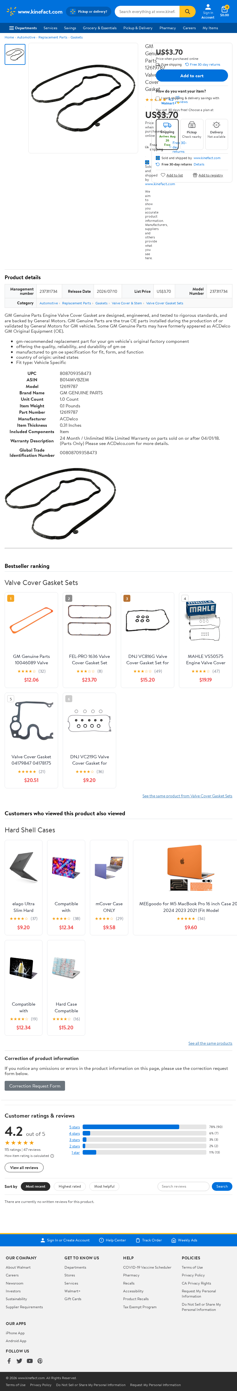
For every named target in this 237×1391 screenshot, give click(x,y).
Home (9, 37)
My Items (210, 27)
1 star (76, 1152)
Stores (69, 1275)
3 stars (74, 1140)
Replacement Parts (52, 37)
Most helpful (104, 1186)
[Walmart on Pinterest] (40, 1361)
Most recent (35, 1186)
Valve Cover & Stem (127, 303)
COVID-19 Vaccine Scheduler (147, 1267)
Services (50, 27)
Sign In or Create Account (68, 1240)
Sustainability (16, 1298)
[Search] (187, 11)
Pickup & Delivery (138, 27)
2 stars (74, 1146)
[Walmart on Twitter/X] (19, 1361)
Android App (16, 1340)
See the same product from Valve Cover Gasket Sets (187, 795)
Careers (189, 27)
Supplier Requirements (24, 1306)
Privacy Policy (193, 1275)
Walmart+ (72, 1291)
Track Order (152, 1240)
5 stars (74, 1127)
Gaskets (77, 37)
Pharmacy (168, 27)
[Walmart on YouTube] (30, 1361)
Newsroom (14, 1283)
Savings (70, 27)
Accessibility (133, 1291)
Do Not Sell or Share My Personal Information (201, 1307)
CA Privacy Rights (196, 1283)
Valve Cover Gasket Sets (164, 303)
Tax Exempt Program (140, 1306)
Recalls (128, 1283)
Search (222, 1186)
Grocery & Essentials (99, 27)
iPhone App (15, 1332)
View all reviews (24, 1167)
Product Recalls (136, 1298)
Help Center (116, 1240)
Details (199, 164)
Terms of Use (192, 1267)
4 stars (74, 1133)
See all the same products (210, 1043)
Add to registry (211, 174)
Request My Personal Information (199, 1293)
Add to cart (191, 75)
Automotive (26, 37)
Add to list (174, 174)
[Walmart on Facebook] (9, 1361)
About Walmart (18, 1267)
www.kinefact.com (160, 183)
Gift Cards (72, 1298)
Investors (13, 1291)
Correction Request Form (34, 1086)
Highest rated (70, 1186)
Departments (26, 27)
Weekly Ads (187, 1240)
